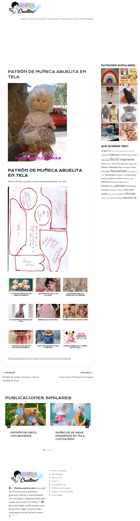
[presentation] (25, 414)
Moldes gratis (126, 178)
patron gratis (111, 194)
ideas (135, 164)
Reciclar (130, 193)
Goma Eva (116, 163)
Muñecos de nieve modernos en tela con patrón (70, 436)
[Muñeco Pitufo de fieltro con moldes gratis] (110, 132)
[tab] (43, 450)
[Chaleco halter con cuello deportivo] (110, 114)
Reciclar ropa (105, 198)
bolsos (113, 151)
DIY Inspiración (124, 159)
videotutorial (129, 197)
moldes (119, 178)
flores (109, 164)
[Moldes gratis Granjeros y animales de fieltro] (128, 77)
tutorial (113, 198)
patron (112, 186)
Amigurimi (106, 150)
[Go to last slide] (8, 425)
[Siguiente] (87, 425)
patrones (42, 358)
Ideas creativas (109, 167)
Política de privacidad (62, 491)
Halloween (124, 164)
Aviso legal (57, 495)
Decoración (132, 155)
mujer (132, 178)
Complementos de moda (127, 151)
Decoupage (105, 160)
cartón (117, 151)
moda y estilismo (108, 178)
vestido (119, 198)
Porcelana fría (120, 194)
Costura (32, 19)
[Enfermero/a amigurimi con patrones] (110, 95)
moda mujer (131, 175)
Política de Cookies (61, 488)
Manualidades (86, 19)
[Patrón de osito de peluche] (128, 114)
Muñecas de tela (69, 19)
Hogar (131, 164)
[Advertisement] (70, 39)
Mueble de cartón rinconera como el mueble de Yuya (21, 377)
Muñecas (13, 358)
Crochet (42, 19)
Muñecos (126, 182)
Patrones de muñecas (59, 358)
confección (105, 155)
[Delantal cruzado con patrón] (128, 95)
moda (123, 175)
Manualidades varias (113, 175)
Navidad (105, 185)
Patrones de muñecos (116, 190)
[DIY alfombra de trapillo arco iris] (110, 77)
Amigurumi (53, 19)
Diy (112, 159)
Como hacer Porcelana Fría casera (76, 375)
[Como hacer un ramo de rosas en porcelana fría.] (128, 132)
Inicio (22, 19)
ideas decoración (124, 167)
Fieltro (104, 163)
